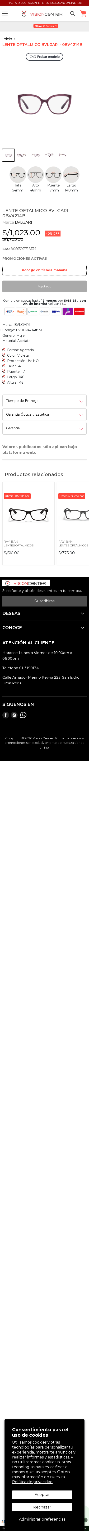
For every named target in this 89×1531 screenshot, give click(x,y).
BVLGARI (23, 222)
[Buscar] (73, 13)
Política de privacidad (32, 1482)
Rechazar (42, 1507)
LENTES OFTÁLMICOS (18, 545)
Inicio (7, 39)
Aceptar (42, 1494)
